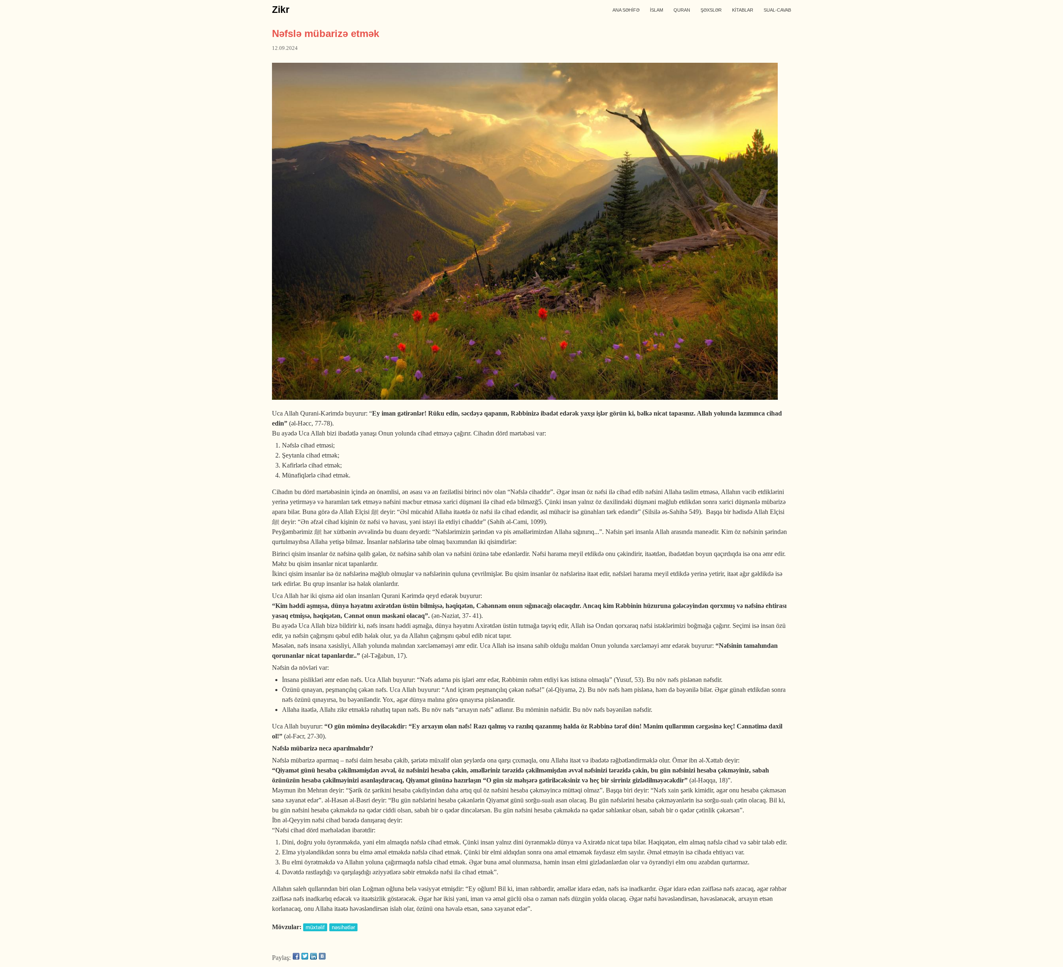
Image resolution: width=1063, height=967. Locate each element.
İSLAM (656, 9)
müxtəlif (315, 927)
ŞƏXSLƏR (711, 9)
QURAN (682, 9)
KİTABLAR (742, 9)
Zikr (280, 9)
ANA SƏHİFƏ (625, 9)
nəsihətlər (343, 927)
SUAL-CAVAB (777, 9)
